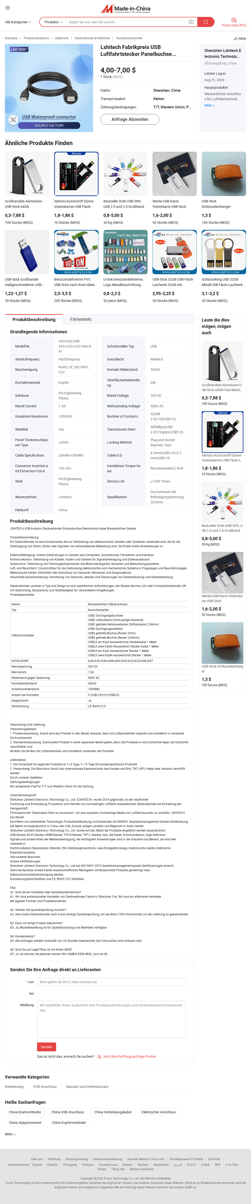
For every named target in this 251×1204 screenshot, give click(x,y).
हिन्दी (217, 1165)
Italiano (127, 1165)
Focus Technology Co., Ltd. (121, 1178)
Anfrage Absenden (130, 119)
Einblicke (214, 1159)
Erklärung (54, 1159)
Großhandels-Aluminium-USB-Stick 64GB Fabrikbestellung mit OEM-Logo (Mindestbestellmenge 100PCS (222, 387)
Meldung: (27, 1005)
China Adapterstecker (25, 1122)
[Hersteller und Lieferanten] (125, 8)
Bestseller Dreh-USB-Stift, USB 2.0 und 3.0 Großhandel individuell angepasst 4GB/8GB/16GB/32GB (222, 528)
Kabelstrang (14, 1086)
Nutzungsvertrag (77, 1159)
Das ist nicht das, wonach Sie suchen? (65, 1056)
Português (70, 1165)
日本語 (205, 1165)
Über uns (37, 1159)
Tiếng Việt (118, 1169)
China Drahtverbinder (25, 1112)
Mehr (208, 105)
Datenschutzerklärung (107, 1159)
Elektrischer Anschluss (159, 1112)
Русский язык (108, 1165)
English (37, 1165)
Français (88, 1165)
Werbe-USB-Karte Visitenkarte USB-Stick (222, 598)
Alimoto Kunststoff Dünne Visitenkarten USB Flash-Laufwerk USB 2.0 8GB (222, 458)
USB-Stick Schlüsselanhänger (222, 668)
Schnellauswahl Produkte (186, 1159)
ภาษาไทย (232, 1165)
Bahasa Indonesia (142, 1169)
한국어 (191, 1165)
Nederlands (161, 1165)
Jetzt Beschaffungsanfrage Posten (127, 1056)
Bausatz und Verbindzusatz (87, 1086)
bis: (32, 993)
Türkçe (101, 1169)
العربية (178, 1165)
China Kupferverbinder (69, 1122)
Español (52, 1165)
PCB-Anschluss (45, 1086)
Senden (46, 1046)
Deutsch (143, 1165)
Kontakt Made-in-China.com (145, 1159)
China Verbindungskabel (112, 1112)
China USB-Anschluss (67, 1112)
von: (30, 982)
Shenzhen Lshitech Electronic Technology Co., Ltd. (222, 56)
